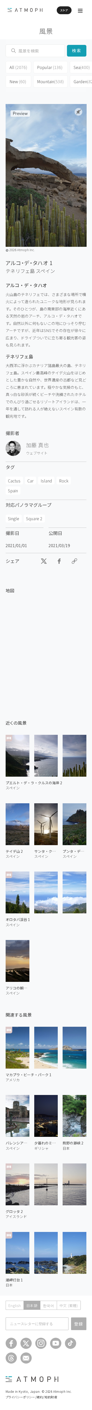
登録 (78, 1324)
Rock (63, 481)
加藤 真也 (37, 445)
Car (30, 481)
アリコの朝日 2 (17, 987)
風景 (46, 31)
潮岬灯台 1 (14, 1279)
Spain (13, 491)
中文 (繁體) (69, 1305)
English (14, 1305)
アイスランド (16, 1216)
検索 (77, 50)
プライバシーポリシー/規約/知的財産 (31, 1397)
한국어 (48, 1305)
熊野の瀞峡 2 (73, 1142)
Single (13, 518)
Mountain (50, 81)
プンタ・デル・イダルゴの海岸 (74, 851)
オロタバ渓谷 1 (18, 919)
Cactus (14, 481)
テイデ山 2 (14, 851)
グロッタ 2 (14, 1211)
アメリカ (13, 1079)
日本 (66, 1148)
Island (46, 481)
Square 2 (34, 518)
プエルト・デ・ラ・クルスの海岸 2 (34, 782)
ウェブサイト (37, 453)
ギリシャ (41, 1148)
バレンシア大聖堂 (17, 1142)
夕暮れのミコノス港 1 (46, 1142)
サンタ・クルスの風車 (46, 851)
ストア (64, 10)
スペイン (45, 270)
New (17, 81)
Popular (50, 67)
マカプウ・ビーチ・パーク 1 (28, 1074)
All (18, 67)
